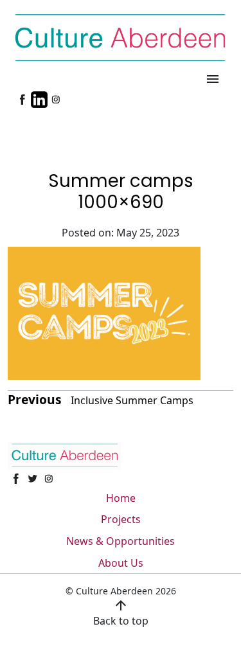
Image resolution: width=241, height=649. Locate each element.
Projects (121, 519)
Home (121, 498)
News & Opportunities (120, 541)
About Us (120, 563)
